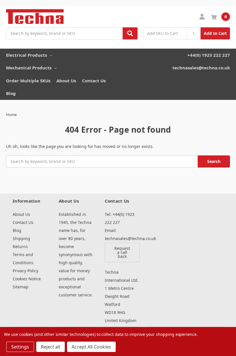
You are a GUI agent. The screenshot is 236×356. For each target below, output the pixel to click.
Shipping (21, 238)
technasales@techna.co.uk (201, 68)
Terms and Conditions (23, 258)
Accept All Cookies (91, 347)
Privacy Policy (25, 270)
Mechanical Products (29, 68)
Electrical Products (26, 55)
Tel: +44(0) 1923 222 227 (119, 218)
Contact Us (94, 80)
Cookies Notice (27, 278)
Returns (20, 246)
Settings (20, 347)
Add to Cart (215, 33)
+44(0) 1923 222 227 (208, 55)
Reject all (50, 347)
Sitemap (20, 287)
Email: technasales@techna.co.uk (122, 234)
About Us (66, 80)
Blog (11, 93)
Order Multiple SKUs (28, 80)
